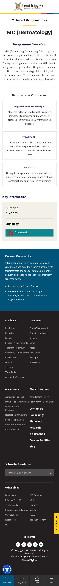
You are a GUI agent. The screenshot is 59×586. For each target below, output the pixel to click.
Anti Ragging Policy (39, 396)
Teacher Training (38, 519)
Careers (33, 505)
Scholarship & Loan (14, 419)
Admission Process (14, 396)
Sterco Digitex (29, 560)
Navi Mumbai (36, 362)
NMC (32, 500)
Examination (11, 357)
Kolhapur (34, 357)
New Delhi (35, 352)
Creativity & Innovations (17, 352)
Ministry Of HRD (13, 500)
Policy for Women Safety (42, 401)
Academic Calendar (14, 377)
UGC (7, 524)
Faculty (8, 338)
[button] (7, 569)
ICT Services (36, 495)
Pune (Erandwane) (39, 333)
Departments (11, 333)
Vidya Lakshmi (12, 514)
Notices (9, 362)
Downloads (10, 495)
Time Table (10, 372)
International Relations (16, 510)
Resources (10, 519)
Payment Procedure (15, 424)
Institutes (10, 328)
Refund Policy (12, 429)
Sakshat (33, 510)
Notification (56, 523)
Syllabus (9, 367)
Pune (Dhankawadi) (39, 328)
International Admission (17, 401)
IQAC (32, 514)
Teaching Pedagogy (15, 347)
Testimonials (11, 505)
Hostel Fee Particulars (16, 414)
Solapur (33, 338)
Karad (32, 347)
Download (20, 232)
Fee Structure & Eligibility (13, 408)
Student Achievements (16, 342)
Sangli (32, 342)
